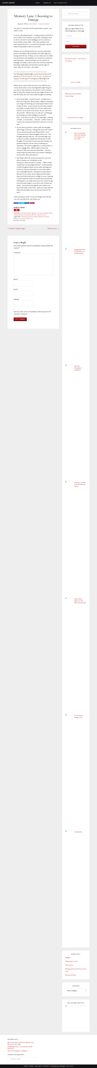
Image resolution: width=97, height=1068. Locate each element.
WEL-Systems (38, 215)
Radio (32, 215)
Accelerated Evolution (25, 213)
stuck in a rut (29, 218)
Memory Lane (17, 218)
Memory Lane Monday (24, 215)
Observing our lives (71, 961)
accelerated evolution (26, 216)
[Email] (16, 210)
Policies (26, 1066)
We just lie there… (71, 975)
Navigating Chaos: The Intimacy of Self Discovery (80, 251)
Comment (17, 252)
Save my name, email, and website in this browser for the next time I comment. (32, 313)
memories (46, 216)
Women (44, 215)
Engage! (67, 957)
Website (16, 299)
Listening (16, 215)
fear (42, 216)
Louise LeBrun (8, 3)
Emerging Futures (48, 213)
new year (23, 218)
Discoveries (40, 213)
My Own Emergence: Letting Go (78, 368)
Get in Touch (69, 1066)
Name (16, 279)
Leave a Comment (44, 24)
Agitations (34, 213)
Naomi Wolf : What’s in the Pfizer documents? (80, 601)
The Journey (69, 965)
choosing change (36, 216)
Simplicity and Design (59, 1066)
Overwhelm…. (78, 832)
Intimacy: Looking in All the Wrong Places (80, 484)
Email (16, 289)
